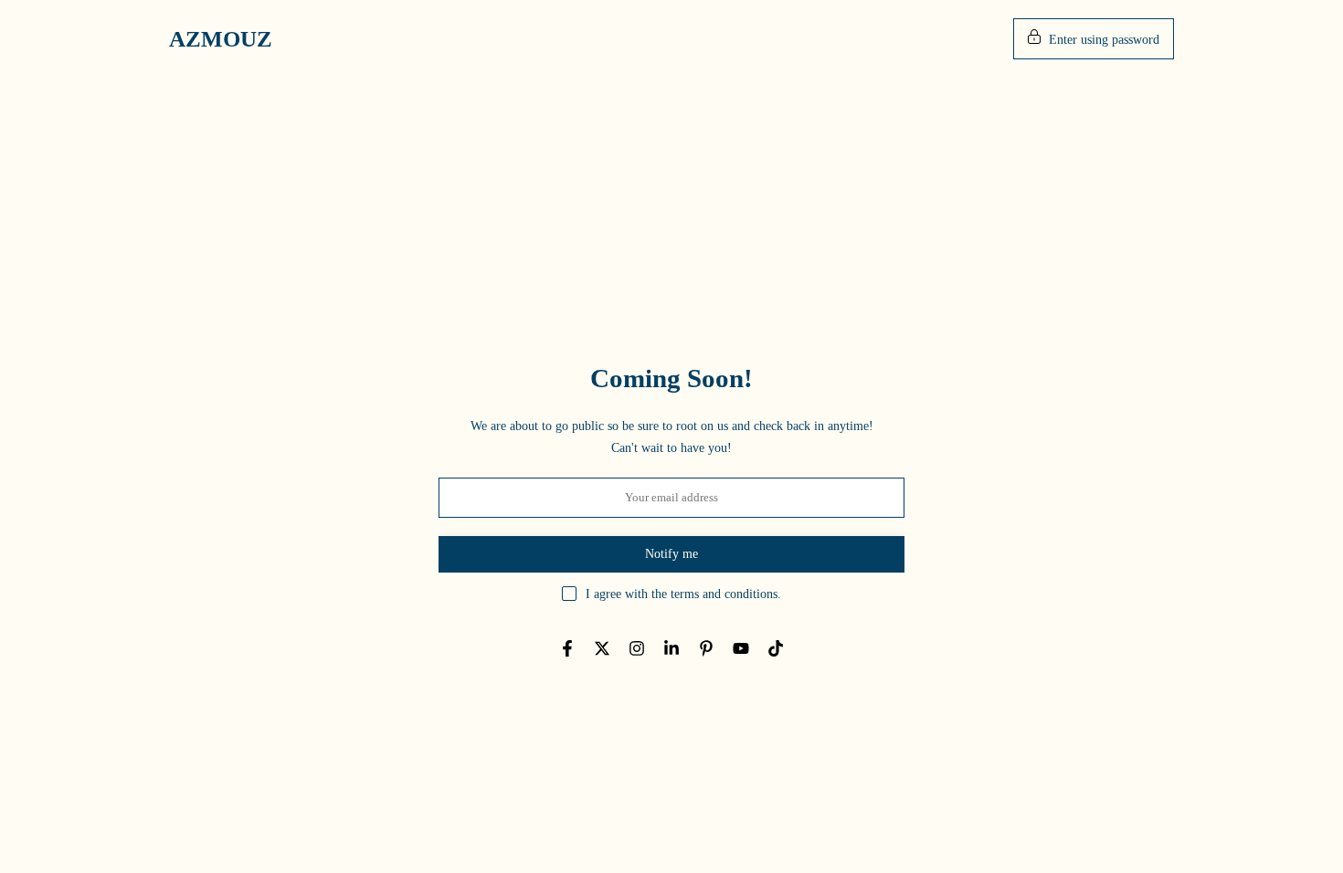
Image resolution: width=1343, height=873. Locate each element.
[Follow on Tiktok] (775, 648)
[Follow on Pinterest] (706, 648)
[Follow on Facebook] (567, 648)
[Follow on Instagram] (637, 648)
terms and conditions (724, 594)
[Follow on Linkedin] (671, 648)
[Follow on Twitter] (602, 648)
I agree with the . (683, 594)
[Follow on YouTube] (741, 648)
